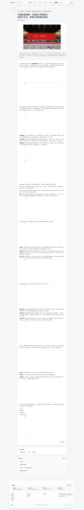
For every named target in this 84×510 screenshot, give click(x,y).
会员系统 (44, 493)
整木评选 (45, 2)
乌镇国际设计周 (23, 452)
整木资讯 (30, 2)
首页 (18, 11)
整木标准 (40, 2)
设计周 (29, 452)
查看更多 (63, 458)
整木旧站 (61, 2)
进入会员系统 (69, 485)
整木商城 (56, 2)
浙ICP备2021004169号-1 (45, 504)
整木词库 (35, 2)
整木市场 (50, 2)
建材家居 (34, 452)
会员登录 (71, 2)
